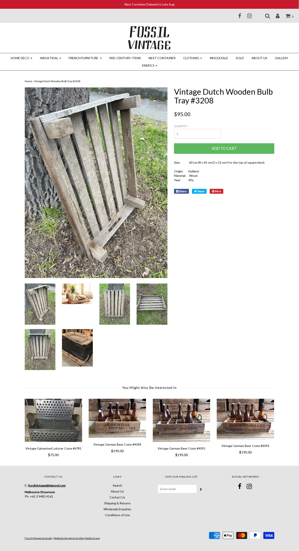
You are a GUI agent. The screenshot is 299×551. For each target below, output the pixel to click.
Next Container (162, 58)
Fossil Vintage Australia (38, 538)
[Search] (265, 15)
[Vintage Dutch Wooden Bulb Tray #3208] (40, 304)
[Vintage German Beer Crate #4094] (245, 419)
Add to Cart (224, 148)
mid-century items (125, 58)
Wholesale (219, 58)
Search (117, 485)
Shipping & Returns (117, 503)
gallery (281, 58)
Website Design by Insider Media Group (77, 538)
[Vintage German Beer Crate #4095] (181, 420)
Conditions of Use (117, 515)
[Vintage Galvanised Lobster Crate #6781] (53, 420)
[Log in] (275, 15)
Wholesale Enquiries (117, 509)
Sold (240, 58)
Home (28, 81)
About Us (259, 58)
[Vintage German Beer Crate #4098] (117, 418)
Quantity (180, 126)
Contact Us (117, 497)
